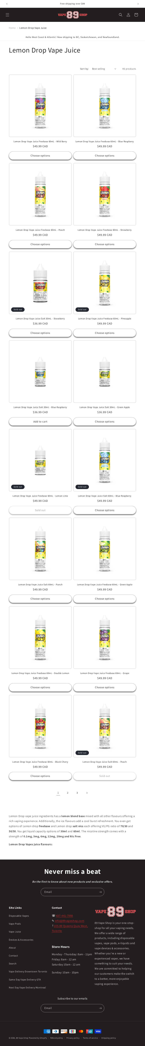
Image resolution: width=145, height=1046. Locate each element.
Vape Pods (15, 923)
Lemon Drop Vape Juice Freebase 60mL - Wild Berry (40, 141)
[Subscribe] (100, 892)
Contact (13, 955)
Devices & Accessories (21, 939)
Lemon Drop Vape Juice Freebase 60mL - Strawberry (105, 230)
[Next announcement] (138, 4)
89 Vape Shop (22, 1038)
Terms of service (90, 1038)
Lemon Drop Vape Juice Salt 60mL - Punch (40, 584)
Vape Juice (15, 931)
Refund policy (56, 1038)
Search (13, 963)
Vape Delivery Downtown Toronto (28, 971)
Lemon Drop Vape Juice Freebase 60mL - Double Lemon (40, 673)
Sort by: (84, 68)
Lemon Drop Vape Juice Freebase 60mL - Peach (40, 230)
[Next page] (87, 793)
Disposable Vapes (19, 915)
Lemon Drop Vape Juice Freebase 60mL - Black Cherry (40, 761)
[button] (7, 15)
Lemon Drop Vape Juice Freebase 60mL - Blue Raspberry (105, 141)
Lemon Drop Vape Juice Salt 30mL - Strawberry (40, 318)
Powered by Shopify (38, 1038)
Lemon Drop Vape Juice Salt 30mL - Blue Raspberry (40, 407)
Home (12, 27)
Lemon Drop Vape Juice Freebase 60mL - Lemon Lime (40, 496)
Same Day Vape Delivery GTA (25, 979)
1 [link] (58, 793)
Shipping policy (108, 1038)
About (12, 947)
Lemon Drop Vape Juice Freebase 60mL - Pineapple (104, 318)
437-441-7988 (64, 916)
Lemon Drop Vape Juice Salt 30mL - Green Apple (105, 407)
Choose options (40, 155)
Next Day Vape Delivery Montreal (27, 987)
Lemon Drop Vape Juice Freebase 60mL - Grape (104, 673)
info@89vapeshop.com (69, 921)
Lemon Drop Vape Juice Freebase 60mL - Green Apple (104, 584)
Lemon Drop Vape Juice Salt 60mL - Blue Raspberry (104, 496)
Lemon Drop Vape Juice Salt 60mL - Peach (105, 761)
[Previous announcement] (7, 4)
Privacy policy (73, 1038)
